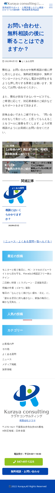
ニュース (7, 359)
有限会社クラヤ (27, 420)
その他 (5, 348)
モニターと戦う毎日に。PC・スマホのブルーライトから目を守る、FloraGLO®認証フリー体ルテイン (26, 273)
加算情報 (7, 369)
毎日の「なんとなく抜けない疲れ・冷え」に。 (26, 292)
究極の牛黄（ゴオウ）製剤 (16, 287)
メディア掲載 (9, 364)
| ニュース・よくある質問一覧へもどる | (27, 241)
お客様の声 (8, 343)
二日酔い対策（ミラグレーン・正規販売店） (25, 282)
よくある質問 (28, 61)
